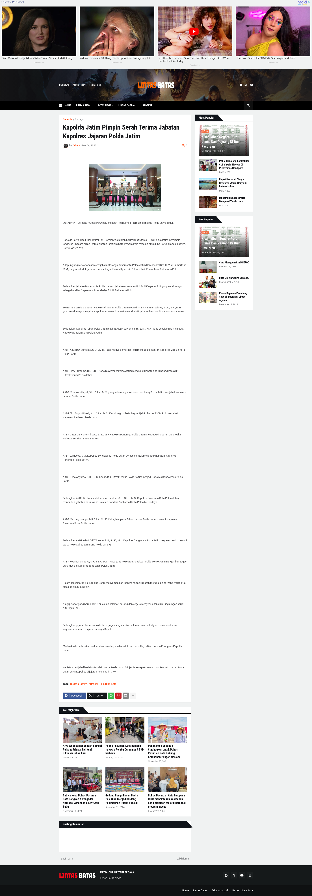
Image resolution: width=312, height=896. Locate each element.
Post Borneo (95, 85)
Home (185, 890)
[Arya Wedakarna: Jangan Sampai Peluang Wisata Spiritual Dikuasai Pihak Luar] (82, 730)
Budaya (79, 119)
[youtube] (251, 84)
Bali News (64, 85)
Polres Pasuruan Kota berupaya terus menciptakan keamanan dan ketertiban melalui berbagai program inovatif (167, 801)
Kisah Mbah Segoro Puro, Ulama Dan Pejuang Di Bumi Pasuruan (221, 142)
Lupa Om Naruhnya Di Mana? (234, 278)
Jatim (84, 684)
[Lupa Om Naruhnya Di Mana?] (208, 282)
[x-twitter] (246, 84)
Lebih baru (67, 858)
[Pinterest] (118, 696)
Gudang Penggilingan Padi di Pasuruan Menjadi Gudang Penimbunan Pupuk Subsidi (122, 799)
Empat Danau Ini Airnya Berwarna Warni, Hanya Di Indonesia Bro (233, 183)
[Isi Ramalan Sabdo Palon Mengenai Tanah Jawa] (208, 202)
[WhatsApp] (111, 696)
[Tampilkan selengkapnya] (133, 696)
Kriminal (93, 684)
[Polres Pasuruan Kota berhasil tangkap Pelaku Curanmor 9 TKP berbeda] (124, 730)
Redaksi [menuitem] (147, 105)
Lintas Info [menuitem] (83, 105)
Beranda (67, 119)
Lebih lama (183, 858)
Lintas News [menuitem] (104, 105)
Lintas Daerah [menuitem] (126, 105)
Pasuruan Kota (107, 684)
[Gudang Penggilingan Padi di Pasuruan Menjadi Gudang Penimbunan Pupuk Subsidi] (124, 779)
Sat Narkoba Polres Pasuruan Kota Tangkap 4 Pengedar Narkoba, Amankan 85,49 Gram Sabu (81, 801)
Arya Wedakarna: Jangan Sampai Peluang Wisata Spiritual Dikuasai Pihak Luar (82, 749)
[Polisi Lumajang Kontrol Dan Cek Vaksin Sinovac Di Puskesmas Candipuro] (208, 165)
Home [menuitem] (68, 105)
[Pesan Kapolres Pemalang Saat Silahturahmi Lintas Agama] (208, 297)
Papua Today (78, 85)
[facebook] (241, 84)
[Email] (126, 696)
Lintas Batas (200, 890)
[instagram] (250, 875)
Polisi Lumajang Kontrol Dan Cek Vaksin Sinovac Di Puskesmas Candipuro (234, 164)
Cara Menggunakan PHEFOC (234, 262)
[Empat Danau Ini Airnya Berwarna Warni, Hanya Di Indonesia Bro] (208, 184)
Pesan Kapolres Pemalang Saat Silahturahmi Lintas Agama (233, 297)
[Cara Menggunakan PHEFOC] (208, 267)
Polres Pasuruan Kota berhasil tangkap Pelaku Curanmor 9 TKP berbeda (124, 749)
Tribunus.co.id (220, 890)
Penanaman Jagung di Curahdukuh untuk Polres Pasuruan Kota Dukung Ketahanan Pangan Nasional (164, 751)
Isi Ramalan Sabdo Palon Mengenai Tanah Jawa (232, 199)
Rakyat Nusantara (242, 890)
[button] (62, 105)
